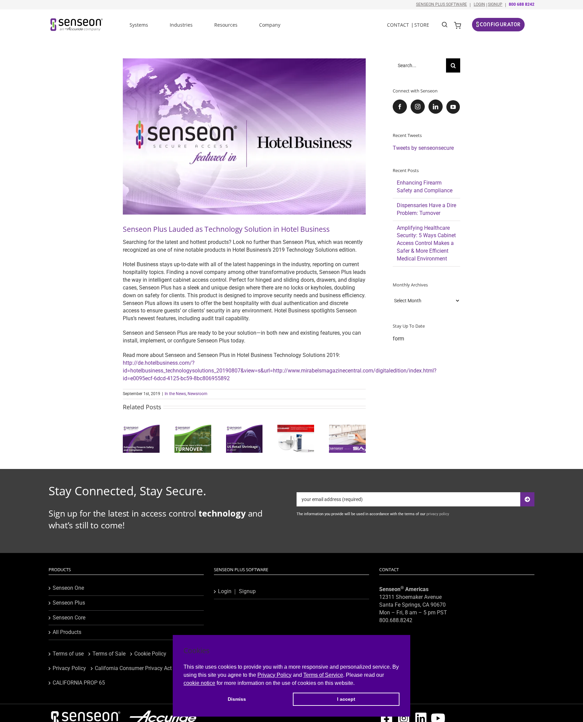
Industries (181, 25)
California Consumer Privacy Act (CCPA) (142, 668)
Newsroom (197, 393)
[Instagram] (418, 107)
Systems (139, 25)
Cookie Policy (150, 653)
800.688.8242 (395, 620)
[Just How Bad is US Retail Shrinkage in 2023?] (244, 428)
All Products (67, 632)
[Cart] (457, 24)
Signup (495, 4)
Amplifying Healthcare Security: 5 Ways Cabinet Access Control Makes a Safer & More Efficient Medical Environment (426, 243)
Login (479, 4)
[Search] (444, 23)
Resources (226, 25)
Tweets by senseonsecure (423, 148)
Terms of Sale (109, 653)
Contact (398, 25)
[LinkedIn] (435, 107)
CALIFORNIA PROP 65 (79, 682)
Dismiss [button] (237, 699)
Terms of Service (323, 675)
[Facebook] (400, 107)
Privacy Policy (274, 675)
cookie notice (199, 683)
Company (269, 25)
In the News (175, 393)
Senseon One (68, 588)
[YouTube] (453, 107)
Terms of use (68, 653)
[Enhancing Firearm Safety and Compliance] (141, 428)
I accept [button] (346, 699)
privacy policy (437, 514)
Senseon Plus (69, 603)
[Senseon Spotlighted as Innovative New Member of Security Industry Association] (347, 428)
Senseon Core (69, 617)
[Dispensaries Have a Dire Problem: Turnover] (192, 428)
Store (421, 25)
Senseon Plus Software (441, 4)
